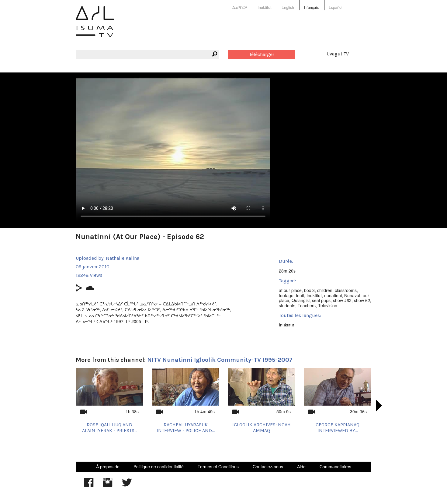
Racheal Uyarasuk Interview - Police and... (186, 427)
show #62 (342, 300)
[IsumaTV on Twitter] (127, 485)
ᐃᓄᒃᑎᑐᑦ (240, 7)
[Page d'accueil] (95, 26)
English (288, 7)
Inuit (300, 295)
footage (286, 295)
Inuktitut (265, 7)
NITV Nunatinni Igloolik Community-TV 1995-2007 (220, 359)
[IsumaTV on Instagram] (107, 485)
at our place (290, 290)
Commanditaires (335, 466)
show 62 (362, 300)
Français (311, 7)
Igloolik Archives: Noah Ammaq (261, 427)
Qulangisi (301, 300)
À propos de (108, 466)
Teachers (307, 305)
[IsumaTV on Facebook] (89, 485)
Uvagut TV (338, 54)
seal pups (321, 300)
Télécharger (261, 54)
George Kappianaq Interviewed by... (337, 427)
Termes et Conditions (218, 466)
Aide (301, 466)
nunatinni (333, 295)
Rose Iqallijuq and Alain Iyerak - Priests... (109, 427)
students (287, 305)
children (324, 290)
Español (335, 7)
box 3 (309, 290)
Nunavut (352, 295)
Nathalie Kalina (122, 258)
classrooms (346, 290)
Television (327, 305)
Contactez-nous (268, 466)
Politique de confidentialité (158, 466)
